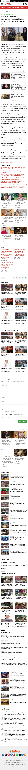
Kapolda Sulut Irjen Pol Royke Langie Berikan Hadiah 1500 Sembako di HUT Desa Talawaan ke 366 (18, 490)
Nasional (3, 14)
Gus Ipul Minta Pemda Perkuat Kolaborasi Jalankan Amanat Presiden (14, 648)
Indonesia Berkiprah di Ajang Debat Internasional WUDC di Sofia (17, 674)
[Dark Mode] (23, 4)
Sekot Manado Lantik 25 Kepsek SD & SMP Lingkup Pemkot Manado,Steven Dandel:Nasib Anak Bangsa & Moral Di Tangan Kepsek (18, 476)
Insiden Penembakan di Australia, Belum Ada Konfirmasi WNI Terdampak (18, 695)
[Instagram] (8, 755)
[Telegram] (22, 755)
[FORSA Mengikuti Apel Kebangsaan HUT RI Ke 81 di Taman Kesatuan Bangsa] (5, 497)
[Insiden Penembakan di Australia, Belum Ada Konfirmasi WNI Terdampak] (5, 695)
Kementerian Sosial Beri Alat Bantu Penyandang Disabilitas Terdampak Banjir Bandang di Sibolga (17, 688)
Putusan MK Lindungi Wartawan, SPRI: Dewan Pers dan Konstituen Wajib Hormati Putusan (13, 642)
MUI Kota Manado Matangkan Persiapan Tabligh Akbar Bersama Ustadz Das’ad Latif (13, 178)
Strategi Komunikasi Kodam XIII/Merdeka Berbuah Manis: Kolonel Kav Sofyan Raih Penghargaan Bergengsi (21, 625)
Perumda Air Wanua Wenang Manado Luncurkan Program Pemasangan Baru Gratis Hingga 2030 (14, 713)
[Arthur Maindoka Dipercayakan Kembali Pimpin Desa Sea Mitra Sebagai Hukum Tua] (7, 618)
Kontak (6, 760)
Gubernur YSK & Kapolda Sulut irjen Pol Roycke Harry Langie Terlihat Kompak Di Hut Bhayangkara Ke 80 (17, 538)
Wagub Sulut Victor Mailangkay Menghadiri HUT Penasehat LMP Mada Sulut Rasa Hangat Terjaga (13, 168)
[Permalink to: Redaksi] (2, 24)
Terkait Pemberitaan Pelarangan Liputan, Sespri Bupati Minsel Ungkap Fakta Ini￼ (14, 735)
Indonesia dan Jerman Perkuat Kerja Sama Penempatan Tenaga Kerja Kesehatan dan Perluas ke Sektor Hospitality (18, 701)
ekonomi (23, 565)
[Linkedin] (11, 755)
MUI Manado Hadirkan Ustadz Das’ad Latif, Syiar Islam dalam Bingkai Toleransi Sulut (13, 182)
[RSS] (25, 755)
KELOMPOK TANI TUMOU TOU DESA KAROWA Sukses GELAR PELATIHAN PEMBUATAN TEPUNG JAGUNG (18, 483)
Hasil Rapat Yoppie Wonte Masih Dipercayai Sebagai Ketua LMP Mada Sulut (18, 531)
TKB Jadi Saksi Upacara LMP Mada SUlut (17, 504)
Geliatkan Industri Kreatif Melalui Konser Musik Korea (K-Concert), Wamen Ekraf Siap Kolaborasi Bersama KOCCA (6, 253)
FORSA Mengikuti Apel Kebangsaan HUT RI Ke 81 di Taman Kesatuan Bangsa (17, 497)
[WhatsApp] (17, 755)
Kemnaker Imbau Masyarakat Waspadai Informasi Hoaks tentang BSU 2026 (14, 658)
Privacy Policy (19, 760)
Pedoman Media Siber (17, 762)
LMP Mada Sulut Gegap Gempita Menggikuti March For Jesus (13, 171)
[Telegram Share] (23, 278)
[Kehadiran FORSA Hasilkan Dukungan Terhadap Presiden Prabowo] (21, 605)
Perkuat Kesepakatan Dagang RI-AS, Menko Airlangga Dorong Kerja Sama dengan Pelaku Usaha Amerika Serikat (18, 681)
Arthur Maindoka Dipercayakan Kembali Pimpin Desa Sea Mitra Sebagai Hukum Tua (6, 625)
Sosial (11, 14)
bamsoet (12, 562)
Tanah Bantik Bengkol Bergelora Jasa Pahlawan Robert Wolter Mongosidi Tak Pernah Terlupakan (18, 517)
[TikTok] (20, 755)
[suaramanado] (8, 4)
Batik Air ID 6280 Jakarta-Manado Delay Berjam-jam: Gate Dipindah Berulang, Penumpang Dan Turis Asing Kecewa (18, 511)
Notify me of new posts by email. (10, 417)
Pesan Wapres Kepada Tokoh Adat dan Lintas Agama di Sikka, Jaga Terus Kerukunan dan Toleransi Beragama (19, 252)
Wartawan (21, 759)
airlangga (4, 562)
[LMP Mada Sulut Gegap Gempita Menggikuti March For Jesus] (21, 287)
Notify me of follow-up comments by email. (13, 414)
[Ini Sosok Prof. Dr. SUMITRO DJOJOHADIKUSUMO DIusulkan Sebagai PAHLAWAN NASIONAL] (7, 301)
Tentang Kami (7, 759)
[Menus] (2, 4)
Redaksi (5, 24)
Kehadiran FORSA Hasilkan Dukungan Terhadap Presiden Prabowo (19, 612)
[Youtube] (14, 755)
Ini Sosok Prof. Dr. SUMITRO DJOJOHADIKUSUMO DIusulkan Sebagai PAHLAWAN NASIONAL (13, 175)
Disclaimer (7, 762)
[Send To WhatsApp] (26, 278)
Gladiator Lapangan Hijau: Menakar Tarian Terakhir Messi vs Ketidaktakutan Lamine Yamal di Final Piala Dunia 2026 (18, 524)
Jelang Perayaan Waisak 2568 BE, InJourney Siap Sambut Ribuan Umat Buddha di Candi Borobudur (7, 265)
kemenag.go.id (10, 162)
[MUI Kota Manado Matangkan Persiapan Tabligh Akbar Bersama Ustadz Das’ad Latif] (21, 301)
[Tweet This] (17, 278)
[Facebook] (3, 755)
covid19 (4, 568)
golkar (16, 565)
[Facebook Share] (14, 278)
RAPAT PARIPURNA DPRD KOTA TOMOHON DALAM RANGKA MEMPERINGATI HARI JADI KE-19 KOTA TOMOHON (14, 719)
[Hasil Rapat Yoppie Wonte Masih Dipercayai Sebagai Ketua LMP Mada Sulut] (5, 532)
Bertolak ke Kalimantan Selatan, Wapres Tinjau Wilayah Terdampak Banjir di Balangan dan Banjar (14, 664)
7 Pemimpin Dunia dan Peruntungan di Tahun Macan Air (15, 740)
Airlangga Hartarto (7, 565)
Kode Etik (12, 760)
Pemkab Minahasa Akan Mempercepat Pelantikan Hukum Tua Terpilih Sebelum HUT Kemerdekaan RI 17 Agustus (18, 551)
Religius (8, 14)
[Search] (26, 4)
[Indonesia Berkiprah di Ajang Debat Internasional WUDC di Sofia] (5, 675)
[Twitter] (6, 755)
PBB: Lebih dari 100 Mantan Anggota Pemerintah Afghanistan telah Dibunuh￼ (14, 729)
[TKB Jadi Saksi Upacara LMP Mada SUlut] (5, 504)
